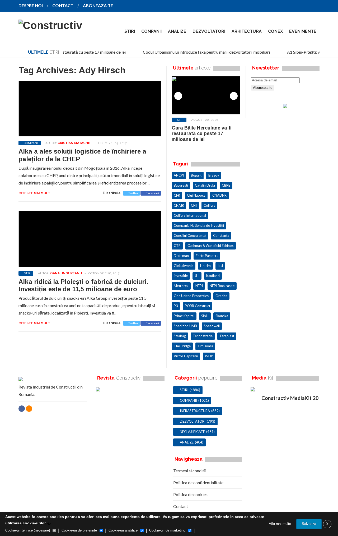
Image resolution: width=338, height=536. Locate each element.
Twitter (133, 193)
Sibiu (205, 316)
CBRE (226, 185)
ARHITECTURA (247, 31)
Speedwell (212, 326)
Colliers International (190, 215)
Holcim (205, 266)
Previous (178, 96)
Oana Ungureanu (66, 273)
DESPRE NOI (30, 5)
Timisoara (205, 346)
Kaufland (213, 276)
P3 (176, 306)
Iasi (220, 266)
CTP (177, 245)
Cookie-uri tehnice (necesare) (27, 530)
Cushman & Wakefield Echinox (210, 245)
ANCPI (179, 175)
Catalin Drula (205, 185)
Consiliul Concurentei (190, 235)
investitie (181, 276)
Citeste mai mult (34, 193)
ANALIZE (177, 31)
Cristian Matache (74, 143)
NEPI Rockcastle (222, 286)
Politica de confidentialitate (198, 482)
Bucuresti (181, 185)
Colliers (209, 205)
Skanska (221, 316)
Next (234, 96)
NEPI (199, 286)
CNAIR (179, 205)
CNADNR (219, 195)
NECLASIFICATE (192, 431)
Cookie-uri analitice (123, 530)
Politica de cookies (190, 494)
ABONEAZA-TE (98, 5)
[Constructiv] (50, 25)
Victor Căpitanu (186, 356)
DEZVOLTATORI (209, 31)
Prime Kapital (184, 316)
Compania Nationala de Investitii (199, 225)
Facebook (152, 193)
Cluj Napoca (196, 195)
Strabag (180, 336)
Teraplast (226, 336)
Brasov (213, 175)
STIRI (129, 31)
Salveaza (309, 524)
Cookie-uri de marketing (167, 530)
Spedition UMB (185, 326)
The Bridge (182, 346)
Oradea (221, 296)
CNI (194, 205)
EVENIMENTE (302, 31)
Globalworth (183, 266)
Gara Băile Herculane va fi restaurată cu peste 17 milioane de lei (66, 51)
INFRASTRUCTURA (195, 411)
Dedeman (181, 255)
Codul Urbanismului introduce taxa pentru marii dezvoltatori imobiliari (204, 51)
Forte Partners (207, 255)
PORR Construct (197, 306)
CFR (177, 195)
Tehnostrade (203, 336)
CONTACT (62, 5)
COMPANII (151, 31)
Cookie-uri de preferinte (79, 530)
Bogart (196, 175)
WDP (209, 356)
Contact (180, 506)
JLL (197, 276)
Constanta (221, 235)
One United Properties (191, 296)
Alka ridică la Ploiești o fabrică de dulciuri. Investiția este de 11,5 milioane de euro (83, 285)
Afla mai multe (280, 524)
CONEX (275, 31)
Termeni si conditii (189, 470)
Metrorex (181, 286)
